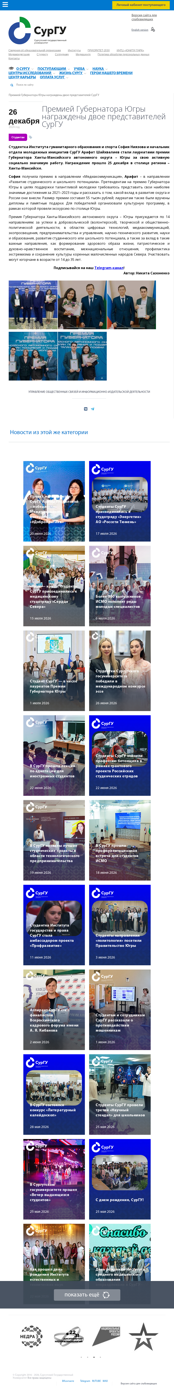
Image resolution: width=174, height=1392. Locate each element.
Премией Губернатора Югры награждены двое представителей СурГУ (54, 95)
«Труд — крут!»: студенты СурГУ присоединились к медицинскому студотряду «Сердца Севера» (54, 597)
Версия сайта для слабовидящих (139, 1383)
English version (140, 30)
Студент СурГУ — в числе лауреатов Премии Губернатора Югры (53, 687)
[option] (35, 1336)
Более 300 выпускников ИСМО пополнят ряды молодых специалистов (118, 602)
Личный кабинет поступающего (141, 5)
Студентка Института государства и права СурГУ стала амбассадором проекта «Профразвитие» (52, 936)
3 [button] (94, 1357)
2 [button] (88, 1357)
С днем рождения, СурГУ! (120, 1200)
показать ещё (82, 1295)
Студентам (17, 137)
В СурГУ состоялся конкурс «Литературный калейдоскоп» (53, 1110)
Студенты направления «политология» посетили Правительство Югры (119, 941)
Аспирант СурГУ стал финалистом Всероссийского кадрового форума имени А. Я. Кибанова (54, 1021)
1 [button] (81, 1357)
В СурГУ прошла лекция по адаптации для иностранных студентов (52, 771)
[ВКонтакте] (68, 1383)
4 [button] (100, 1357)
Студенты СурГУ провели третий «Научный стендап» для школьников (120, 1110)
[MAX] (104, 1383)
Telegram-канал (108, 267)
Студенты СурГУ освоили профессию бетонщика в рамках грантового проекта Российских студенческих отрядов (119, 766)
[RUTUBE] (96, 1383)
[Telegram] (85, 1383)
